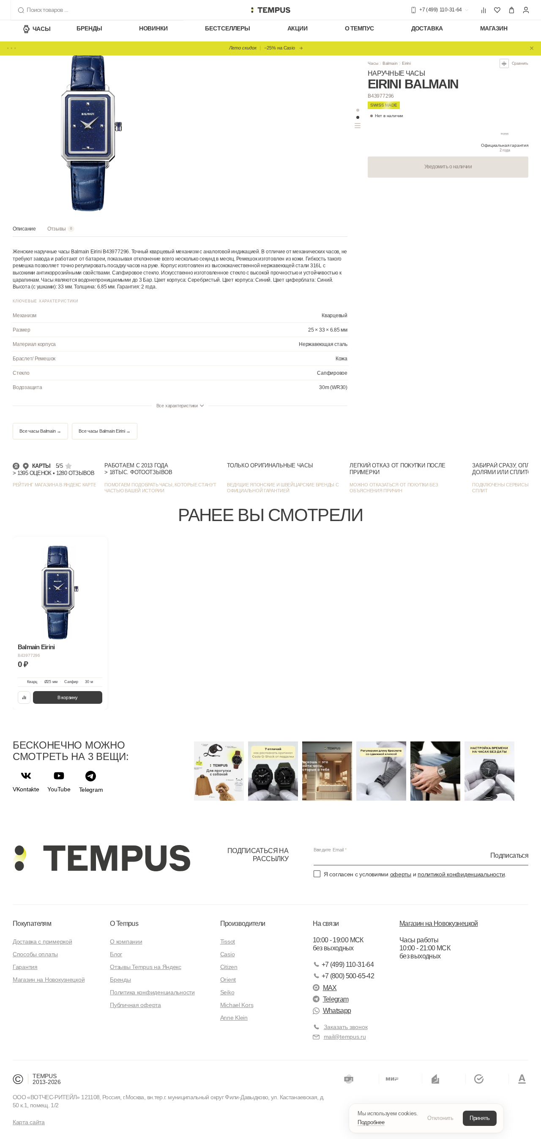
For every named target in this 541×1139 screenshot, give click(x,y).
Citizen (229, 966)
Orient (228, 979)
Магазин (494, 29)
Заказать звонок (346, 1027)
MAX (330, 987)
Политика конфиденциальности (152, 992)
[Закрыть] (532, 48)
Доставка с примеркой (42, 941)
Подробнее (371, 1122)
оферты (400, 874)
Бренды (89, 29)
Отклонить (440, 1118)
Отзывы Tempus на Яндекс (145, 966)
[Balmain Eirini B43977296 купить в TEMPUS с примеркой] (270, 10)
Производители (242, 923)
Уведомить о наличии (448, 166)
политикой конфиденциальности (461, 874)
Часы (41, 29)
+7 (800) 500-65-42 (348, 976)
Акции (297, 29)
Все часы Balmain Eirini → (105, 431)
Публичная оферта (135, 1005)
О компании (126, 941)
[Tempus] (101, 858)
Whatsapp (337, 1010)
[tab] (24, 231)
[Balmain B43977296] (60, 592)
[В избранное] (94, 549)
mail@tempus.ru (345, 1036)
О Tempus (124, 923)
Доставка (427, 29)
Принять (480, 1118)
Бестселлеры (227, 29)
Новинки (153, 29)
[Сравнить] (24, 697)
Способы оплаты (35, 954)
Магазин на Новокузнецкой (49, 979)
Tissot (227, 941)
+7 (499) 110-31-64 (348, 964)
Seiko (227, 992)
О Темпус (359, 29)
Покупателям (32, 923)
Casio (227, 954)
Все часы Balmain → (40, 431)
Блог (116, 954)
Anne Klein (234, 1017)
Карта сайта (29, 1122)
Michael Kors (237, 1005)
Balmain (390, 63)
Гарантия (25, 966)
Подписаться (509, 855)
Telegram (336, 999)
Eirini (406, 63)
